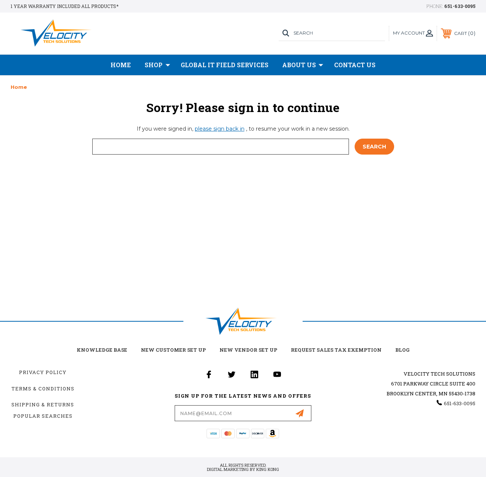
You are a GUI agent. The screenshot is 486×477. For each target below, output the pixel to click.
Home (120, 65)
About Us (299, 65)
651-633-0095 (459, 6)
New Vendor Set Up (248, 349)
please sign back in (220, 128)
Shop (154, 65)
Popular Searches (43, 415)
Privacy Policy (42, 372)
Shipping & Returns (42, 404)
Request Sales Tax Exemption (336, 349)
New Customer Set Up (173, 349)
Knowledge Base (102, 349)
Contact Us (355, 65)
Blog (402, 349)
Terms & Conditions (42, 388)
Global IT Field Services (224, 65)
